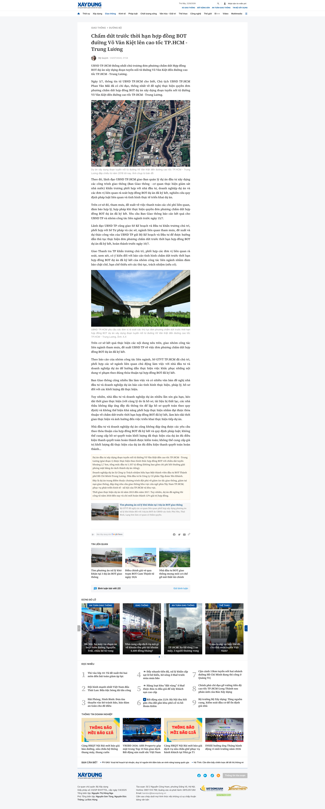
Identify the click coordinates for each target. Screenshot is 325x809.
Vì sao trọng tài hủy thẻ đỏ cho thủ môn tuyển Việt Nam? (224, 647)
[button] (159, 656)
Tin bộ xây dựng (240, 8)
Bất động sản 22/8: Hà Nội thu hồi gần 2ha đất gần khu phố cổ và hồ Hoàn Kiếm (165, 703)
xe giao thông (188, 8)
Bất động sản (203, 8)
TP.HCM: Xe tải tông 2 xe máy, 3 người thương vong (183, 649)
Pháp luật (133, 13)
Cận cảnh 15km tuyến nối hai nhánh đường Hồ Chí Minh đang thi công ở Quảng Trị (220, 675)
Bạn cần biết (90, 762)
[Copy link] (189, 534)
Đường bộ (115, 28)
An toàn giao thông (221, 8)
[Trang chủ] (78, 13)
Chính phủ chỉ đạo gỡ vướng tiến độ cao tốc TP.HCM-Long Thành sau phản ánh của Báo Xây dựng (220, 689)
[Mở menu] (246, 13)
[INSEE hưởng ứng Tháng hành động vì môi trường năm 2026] (224, 730)
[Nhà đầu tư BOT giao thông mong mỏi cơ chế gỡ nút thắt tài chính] (174, 557)
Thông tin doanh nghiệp (97, 714)
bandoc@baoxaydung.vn (154, 793)
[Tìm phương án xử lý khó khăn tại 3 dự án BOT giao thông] (106, 557)
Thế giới (208, 13)
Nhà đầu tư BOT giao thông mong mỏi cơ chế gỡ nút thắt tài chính (173, 574)
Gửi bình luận (181, 588)
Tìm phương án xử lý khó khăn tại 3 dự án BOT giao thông (151, 504)
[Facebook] (174, 534)
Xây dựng (97, 13)
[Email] (184, 534)
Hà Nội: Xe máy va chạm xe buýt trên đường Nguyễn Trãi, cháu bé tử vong (100, 647)
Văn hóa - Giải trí (168, 13)
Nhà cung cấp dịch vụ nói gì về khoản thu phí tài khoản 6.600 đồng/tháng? (142, 647)
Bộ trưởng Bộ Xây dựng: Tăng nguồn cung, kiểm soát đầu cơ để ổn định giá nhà (220, 702)
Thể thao (183, 13)
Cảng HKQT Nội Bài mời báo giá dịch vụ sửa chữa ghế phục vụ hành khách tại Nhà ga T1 (183, 749)
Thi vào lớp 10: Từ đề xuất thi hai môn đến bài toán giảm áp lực (107, 674)
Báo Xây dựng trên (104, 534)
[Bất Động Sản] (211, 788)
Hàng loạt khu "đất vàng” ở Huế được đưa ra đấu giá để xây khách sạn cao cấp (164, 689)
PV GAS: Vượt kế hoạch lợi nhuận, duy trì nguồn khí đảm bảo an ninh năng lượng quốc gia (145, 762)
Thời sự (86, 13)
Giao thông (110, 13)
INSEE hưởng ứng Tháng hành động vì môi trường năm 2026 (223, 747)
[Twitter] (179, 534)
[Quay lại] (93, 534)
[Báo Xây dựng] (89, 5)
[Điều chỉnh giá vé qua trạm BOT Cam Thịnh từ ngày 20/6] (140, 557)
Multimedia (236, 13)
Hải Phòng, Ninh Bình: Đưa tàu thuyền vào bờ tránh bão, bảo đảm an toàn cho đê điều (108, 702)
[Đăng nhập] (225, 3)
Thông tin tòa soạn (235, 775)
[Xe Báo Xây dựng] (237, 787)
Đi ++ (217, 13)
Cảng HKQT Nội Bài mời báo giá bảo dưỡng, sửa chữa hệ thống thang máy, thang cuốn (101, 749)
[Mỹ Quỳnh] (93, 58)
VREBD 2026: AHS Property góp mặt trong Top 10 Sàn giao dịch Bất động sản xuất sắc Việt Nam (142, 749)
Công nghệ (195, 13)
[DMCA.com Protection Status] (223, 795)
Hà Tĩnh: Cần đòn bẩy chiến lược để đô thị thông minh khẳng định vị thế (229, 762)
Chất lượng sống (149, 13)
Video (225, 13)
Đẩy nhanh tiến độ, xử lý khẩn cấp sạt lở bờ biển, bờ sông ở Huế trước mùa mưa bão (165, 675)
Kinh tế (122, 13)
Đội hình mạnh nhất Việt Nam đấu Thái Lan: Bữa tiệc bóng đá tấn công (109, 688)
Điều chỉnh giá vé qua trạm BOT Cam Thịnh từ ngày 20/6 (139, 574)
